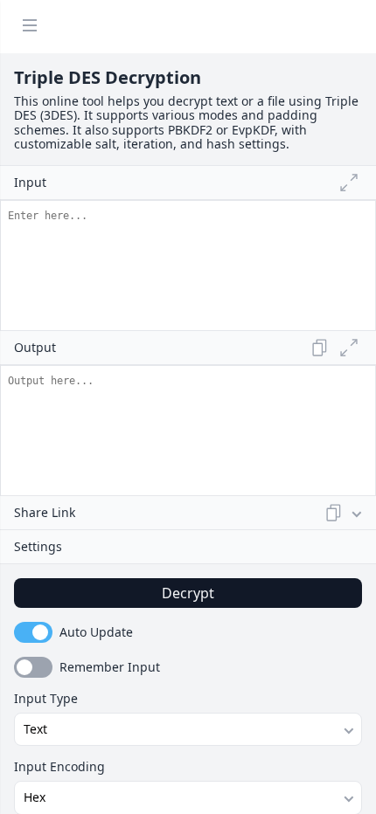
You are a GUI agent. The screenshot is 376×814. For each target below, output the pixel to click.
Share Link (44, 512)
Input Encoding (59, 767)
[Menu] (29, 26)
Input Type (46, 699)
